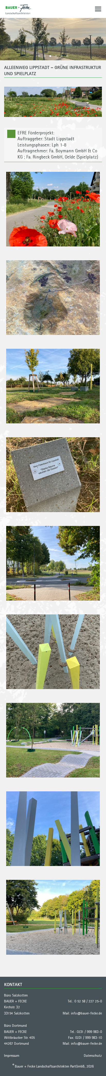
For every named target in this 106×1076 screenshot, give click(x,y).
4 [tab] (56, 56)
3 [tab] (50, 56)
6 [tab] (67, 56)
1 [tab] (39, 56)
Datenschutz (93, 1055)
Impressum (11, 1055)
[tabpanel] (53, 39)
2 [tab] (45, 56)
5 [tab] (62, 56)
